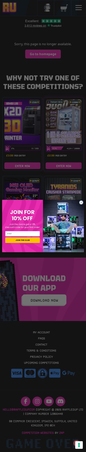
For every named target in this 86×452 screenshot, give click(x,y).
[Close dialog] (81, 202)
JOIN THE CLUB (22, 240)
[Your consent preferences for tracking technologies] (79, 445)
